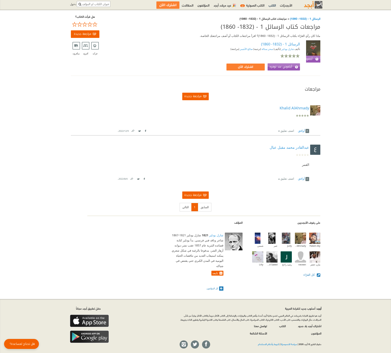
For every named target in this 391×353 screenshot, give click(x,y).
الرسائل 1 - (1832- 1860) (304, 18)
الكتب (272, 5)
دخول (73, 4)
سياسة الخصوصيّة (289, 344)
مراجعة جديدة (82, 34)
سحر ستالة (267, 49)
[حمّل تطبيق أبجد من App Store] (89, 321)
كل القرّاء (309, 275)
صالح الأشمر (246, 49)
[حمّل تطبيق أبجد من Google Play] (89, 336)
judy (289, 245)
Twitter (139, 130)
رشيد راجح (287, 264)
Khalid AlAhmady (300, 245)
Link (133, 130)
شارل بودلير (287, 49)
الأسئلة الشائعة (258, 333)
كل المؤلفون (212, 288)
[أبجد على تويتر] (194, 344)
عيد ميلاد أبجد (225, 5)
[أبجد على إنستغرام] (183, 344)
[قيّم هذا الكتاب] (85, 24)
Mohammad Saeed (272, 264)
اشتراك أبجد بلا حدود (309, 325)
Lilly (261, 264)
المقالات (187, 5)
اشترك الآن (245, 67)
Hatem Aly (315, 245)
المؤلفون (204, 5)
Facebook (145, 130)
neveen (302, 264)
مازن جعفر (315, 264)
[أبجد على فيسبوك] (206, 344)
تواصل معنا (260, 325)
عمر (276, 245)
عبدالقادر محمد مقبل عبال (289, 147)
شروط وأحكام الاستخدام (268, 344)
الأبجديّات (286, 5)
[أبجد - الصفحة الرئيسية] (308, 5)
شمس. (260, 245)
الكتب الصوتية (253, 5)
